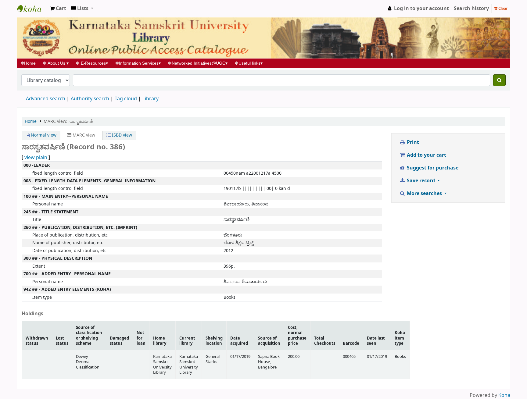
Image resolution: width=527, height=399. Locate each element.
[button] (58, 8)
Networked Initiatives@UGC (198, 63)
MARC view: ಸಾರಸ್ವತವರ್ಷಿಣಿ (68, 121)
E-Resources (92, 63)
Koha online (32, 8)
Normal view (43, 135)
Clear (502, 8)
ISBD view (121, 135)
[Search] (499, 80)
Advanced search (45, 98)
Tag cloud (126, 98)
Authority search (90, 98)
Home (29, 63)
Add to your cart (426, 155)
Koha (504, 395)
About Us (56, 63)
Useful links (249, 63)
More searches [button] (424, 193)
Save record (421, 180)
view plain (35, 157)
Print (412, 142)
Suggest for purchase (432, 168)
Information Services (138, 63)
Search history (471, 8)
